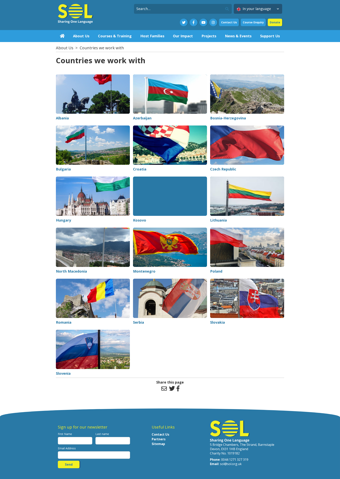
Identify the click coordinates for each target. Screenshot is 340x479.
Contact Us (229, 22)
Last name (102, 434)
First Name (65, 434)
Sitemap (158, 444)
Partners (158, 439)
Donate (275, 22)
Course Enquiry (253, 22)
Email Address (67, 448)
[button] (258, 9)
